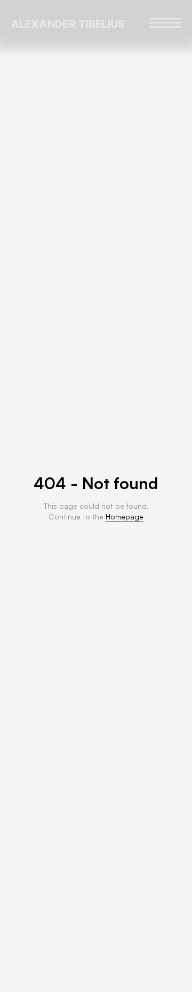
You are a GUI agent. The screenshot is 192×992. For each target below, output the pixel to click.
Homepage (124, 516)
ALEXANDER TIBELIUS (68, 24)
